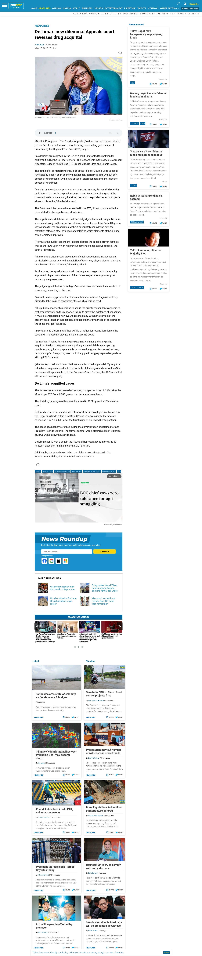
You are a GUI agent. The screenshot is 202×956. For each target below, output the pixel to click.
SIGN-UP (104, 551)
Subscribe (194, 4)
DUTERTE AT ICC (109, 14)
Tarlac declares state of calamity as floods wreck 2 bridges (56, 695)
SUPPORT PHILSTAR (190, 9)
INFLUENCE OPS (147, 14)
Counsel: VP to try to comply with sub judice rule (103, 866)
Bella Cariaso (93, 873)
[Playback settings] (117, 133)
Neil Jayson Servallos (96, 700)
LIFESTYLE (129, 8)
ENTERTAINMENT (113, 8)
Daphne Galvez (93, 758)
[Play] (39, 133)
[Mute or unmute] (110, 133)
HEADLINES (45, 8)
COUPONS (153, 8)
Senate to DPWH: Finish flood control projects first (104, 694)
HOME (34, 8)
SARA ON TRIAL (80, 14)
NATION (67, 8)
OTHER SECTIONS (169, 8)
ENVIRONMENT (192, 14)
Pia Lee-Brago (43, 933)
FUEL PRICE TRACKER (128, 14)
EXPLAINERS (162, 14)
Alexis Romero (43, 875)
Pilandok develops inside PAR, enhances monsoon (54, 811)
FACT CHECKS (177, 14)
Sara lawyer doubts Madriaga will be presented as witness (104, 924)
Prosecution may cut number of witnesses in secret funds (103, 751)
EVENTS (142, 8)
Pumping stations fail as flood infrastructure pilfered (104, 809)
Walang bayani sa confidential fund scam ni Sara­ (148, 95)
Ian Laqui (39, 44)
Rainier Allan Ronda (95, 816)
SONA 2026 (94, 14)
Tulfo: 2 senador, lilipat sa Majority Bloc (145, 252)
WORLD (76, 8)
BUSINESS (87, 8)
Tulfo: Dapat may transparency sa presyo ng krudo (146, 34)
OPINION (56, 8)
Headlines (42, 25)
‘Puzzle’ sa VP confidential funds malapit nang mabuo (146, 153)
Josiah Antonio (43, 817)
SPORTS (98, 8)
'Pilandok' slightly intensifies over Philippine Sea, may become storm (56, 755)
